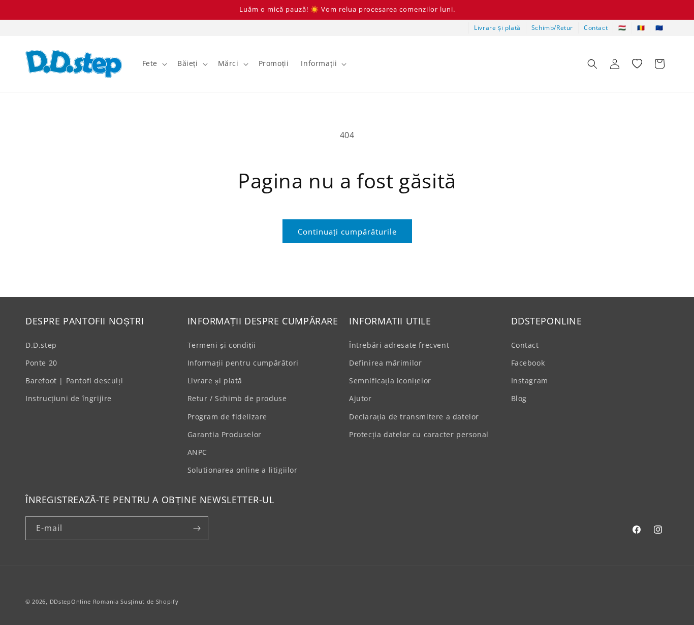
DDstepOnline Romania (84, 601)
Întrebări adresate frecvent (399, 345)
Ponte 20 (41, 363)
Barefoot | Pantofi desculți (74, 380)
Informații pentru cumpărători (243, 363)
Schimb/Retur (552, 27)
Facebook (528, 363)
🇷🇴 (641, 27)
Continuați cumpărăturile (347, 231)
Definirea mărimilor (385, 363)
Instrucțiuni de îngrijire (68, 398)
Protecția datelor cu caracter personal (419, 434)
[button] (153, 63)
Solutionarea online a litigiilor (242, 470)
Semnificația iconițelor (390, 380)
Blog (519, 398)
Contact (596, 27)
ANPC (197, 452)
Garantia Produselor (224, 434)
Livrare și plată (497, 27)
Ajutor (360, 398)
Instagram (529, 380)
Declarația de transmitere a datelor (414, 416)
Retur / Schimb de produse (237, 398)
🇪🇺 (659, 27)
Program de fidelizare (227, 416)
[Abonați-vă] (196, 528)
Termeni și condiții (221, 345)
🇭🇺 (622, 27)
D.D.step (41, 345)
